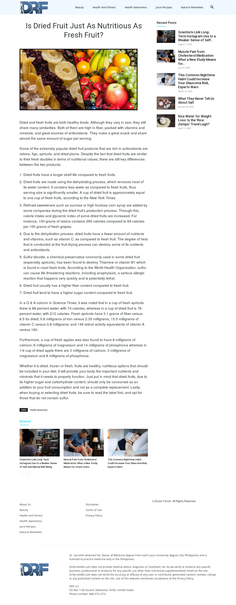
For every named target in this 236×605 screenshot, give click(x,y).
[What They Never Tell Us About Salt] (166, 103)
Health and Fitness (104, 7)
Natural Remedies (192, 7)
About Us (25, 504)
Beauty (79, 7)
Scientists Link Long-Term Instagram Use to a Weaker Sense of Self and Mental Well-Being (38, 463)
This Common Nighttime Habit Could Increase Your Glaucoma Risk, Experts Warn (127, 463)
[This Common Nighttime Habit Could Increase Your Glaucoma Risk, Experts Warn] (128, 442)
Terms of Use (94, 510)
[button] (212, 7)
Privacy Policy (94, 515)
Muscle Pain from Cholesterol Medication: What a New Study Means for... (197, 58)
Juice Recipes (164, 7)
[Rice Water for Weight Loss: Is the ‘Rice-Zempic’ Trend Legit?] (166, 120)
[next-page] (27, 474)
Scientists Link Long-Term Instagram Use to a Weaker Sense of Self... (197, 36)
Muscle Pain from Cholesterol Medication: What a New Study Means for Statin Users (80, 463)
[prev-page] (22, 474)
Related (25, 421)
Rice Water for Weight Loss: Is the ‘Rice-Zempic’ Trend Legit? (194, 120)
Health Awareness (136, 7)
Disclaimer (92, 504)
